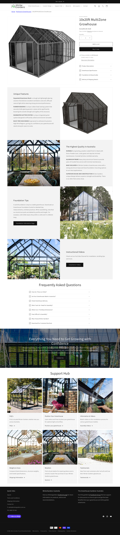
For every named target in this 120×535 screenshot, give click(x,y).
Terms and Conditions (13, 498)
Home (13, 12)
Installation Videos (75, 265)
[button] (34, 6)
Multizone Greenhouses (23, 12)
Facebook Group (95, 495)
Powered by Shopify (26, 531)
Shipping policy (61, 530)
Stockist (47, 480)
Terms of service (52, 530)
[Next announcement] (108, 1)
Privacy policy (43, 530)
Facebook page (62, 495)
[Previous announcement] (12, 1)
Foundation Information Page (25, 223)
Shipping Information (16, 477)
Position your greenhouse (53, 426)
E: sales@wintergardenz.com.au (16, 507)
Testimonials (84, 477)
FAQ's (11, 426)
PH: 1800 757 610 (12, 510)
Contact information (71, 530)
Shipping (89, 31)
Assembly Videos (85, 426)
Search (9, 495)
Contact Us (60, 358)
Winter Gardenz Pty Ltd (16, 531)
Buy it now (96, 49)
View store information (87, 60)
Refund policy (36, 530)
